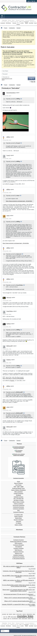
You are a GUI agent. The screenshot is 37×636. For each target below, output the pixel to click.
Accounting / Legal (5, 21)
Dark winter (10, 47)
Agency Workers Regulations (18, 490)
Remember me (6, 77)
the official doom (15, 618)
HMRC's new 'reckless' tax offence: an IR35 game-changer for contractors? (18, 581)
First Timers (18, 485)
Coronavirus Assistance (29, 20)
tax (10, 618)
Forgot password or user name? (7, 79)
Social (26, 22)
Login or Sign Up (31, 1)
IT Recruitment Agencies (18, 558)
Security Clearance (18, 519)
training (20, 618)
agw (7, 614)
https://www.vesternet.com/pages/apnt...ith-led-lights (19, 201)
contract (14, 614)
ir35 (9, 616)
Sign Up (23, 57)
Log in (31, 78)
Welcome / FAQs (20, 22)
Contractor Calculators (18, 508)
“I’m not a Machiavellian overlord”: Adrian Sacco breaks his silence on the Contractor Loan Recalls (18, 585)
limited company (13, 616)
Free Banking (18, 546)
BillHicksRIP (9, 346)
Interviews (18, 521)
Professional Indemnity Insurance (18, 541)
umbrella (29, 618)
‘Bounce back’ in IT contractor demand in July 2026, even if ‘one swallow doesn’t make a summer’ (18, 590)
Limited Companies (18, 493)
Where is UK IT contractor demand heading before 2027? (18, 597)
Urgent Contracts (18, 516)
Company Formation (19, 548)
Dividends (18, 495)
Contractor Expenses (18, 512)
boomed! (10, 614)
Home (18, 481)
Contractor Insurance (18, 539)
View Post (21, 98)
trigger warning (24, 618)
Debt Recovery (18, 550)
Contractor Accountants (18, 556)
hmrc (6, 616)
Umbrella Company (18, 496)
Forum (5, 28)
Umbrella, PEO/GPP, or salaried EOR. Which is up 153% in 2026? (18, 604)
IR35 (15, 486)
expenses (24, 614)
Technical (14, 22)
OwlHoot (8, 323)
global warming (29, 614)
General (9, 20)
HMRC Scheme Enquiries (24, 21)
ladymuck (8, 297)
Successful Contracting (18, 505)
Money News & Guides (18, 502)
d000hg (8, 137)
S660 (18, 486)
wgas (32, 618)
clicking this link (28, 31)
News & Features (18, 483)
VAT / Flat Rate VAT (19, 498)
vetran (8, 215)
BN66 (22, 486)
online (8, 618)
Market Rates (18, 518)
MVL (18, 510)
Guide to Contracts (18, 503)
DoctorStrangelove (11, 92)
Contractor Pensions (18, 551)
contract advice (19, 614)
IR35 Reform (8, 22)
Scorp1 (8, 155)
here (31, 41)
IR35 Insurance (18, 543)
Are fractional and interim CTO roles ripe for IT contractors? (18, 594)
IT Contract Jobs (18, 514)
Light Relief (31, 22)
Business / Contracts (20, 20)
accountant (4, 614)
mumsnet (5, 618)
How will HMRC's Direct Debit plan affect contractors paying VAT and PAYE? (18, 576)
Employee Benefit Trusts (18, 488)
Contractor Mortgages (18, 545)
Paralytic (8, 359)
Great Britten (9, 311)
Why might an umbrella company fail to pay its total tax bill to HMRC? (18, 567)
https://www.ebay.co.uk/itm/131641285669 (13, 378)
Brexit (13, 20)
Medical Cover (18, 553)
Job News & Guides (18, 500)
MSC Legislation (18, 491)
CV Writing (18, 523)
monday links (25, 616)
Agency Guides (18, 524)
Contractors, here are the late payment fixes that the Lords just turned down (18, 571)
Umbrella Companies (14, 21)
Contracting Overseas (18, 507)
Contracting (4, 20)
